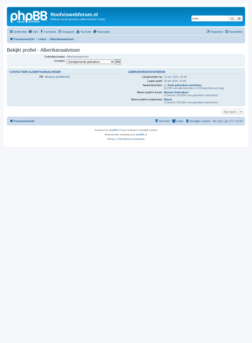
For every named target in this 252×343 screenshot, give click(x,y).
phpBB (113, 130)
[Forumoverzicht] (29, 16)
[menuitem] (33, 32)
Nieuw (168, 99)
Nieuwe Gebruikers (176, 92)
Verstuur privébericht (57, 76)
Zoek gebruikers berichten (185, 85)
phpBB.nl (141, 134)
